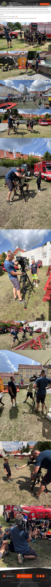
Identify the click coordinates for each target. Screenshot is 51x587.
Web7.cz (11, 580)
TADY (16, 16)
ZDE (35, 18)
